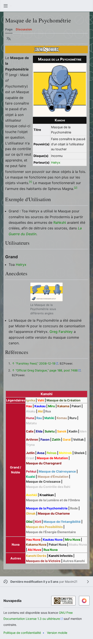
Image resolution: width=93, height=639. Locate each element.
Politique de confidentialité (22, 632)
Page (9, 29)
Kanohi (60, 120)
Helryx (55, 162)
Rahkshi (59, 222)
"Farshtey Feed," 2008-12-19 (35, 363)
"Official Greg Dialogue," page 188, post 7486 (47, 370)
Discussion (24, 29)
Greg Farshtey (61, 331)
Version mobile (57, 632)
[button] (5, 6)
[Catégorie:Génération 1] (46, 49)
